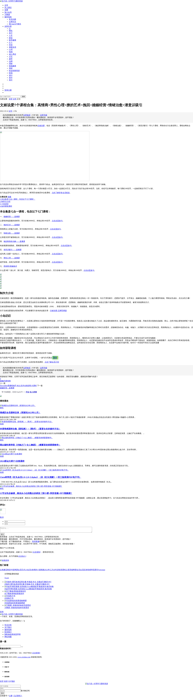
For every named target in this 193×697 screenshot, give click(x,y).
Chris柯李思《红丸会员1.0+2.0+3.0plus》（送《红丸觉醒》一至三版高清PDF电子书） (40, 477)
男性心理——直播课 (12, 258)
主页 (6, 5)
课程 (64, 570)
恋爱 (5, 381)
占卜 (11, 42)
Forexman (101, 570)
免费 (6, 10)
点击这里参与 (57, 221)
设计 (11, 75)
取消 (2, 517)
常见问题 (12, 19)
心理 (11, 49)
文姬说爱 (41, 126)
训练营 (59, 570)
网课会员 (17, 570)
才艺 (11, 56)
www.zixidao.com (24, 657)
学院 (92, 570)
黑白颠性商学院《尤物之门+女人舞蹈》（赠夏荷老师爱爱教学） (30, 445)
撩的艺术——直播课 (12, 225)
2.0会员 (28, 570)
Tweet (6, 578)
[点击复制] (36, 552)
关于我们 (8, 627)
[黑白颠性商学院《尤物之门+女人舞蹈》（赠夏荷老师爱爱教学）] (26, 438)
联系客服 (35, 541)
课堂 (96, 570)
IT (10, 29)
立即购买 (26, 115)
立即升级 (43, 115)
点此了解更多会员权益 (61, 193)
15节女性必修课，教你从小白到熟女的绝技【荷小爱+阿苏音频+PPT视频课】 (36, 493)
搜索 (23, 96)
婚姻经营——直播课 (12, 217)
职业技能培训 (14, 71)
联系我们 (8, 632)
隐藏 (9, 197)
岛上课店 (8, 7)
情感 (11, 52)
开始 (27, 392)
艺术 (23, 570)
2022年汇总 (48, 570)
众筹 (2, 570)
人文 (11, 35)
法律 (11, 61)
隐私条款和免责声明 (12, 634)
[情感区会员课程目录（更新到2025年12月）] (18, 405)
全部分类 (8, 26)
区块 (85, 570)
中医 (12, 570)
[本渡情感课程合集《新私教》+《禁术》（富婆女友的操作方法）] (26, 422)
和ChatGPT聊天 (15, 24)
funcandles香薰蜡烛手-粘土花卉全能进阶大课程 (18, 386)
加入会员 (8, 12)
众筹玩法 (12, 22)
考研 (11, 68)
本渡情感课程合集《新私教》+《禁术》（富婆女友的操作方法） (30, 429)
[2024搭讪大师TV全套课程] (11, 454)
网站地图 (8, 637)
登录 (2, 612)
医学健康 (12, 40)
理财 (11, 64)
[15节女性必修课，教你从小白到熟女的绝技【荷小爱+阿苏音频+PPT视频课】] (31, 486)
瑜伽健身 (12, 66)
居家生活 (12, 47)
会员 (82, 570)
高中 (11, 80)
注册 (11, 696)
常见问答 (8, 625)
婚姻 (2, 381)
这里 (55, 358)
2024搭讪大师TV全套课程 (12, 461)
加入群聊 (33, 392)
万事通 (7, 15)
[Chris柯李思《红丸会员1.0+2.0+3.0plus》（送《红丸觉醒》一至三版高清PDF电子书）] (34, 470)
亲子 (11, 33)
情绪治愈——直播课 (12, 233)
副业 (11, 38)
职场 (11, 73)
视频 (42, 570)
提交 (2, 534)
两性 (11, 31)
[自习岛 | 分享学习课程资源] (11, 1)
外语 (11, 45)
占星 (67, 570)
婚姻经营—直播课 (7, 388)
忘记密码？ (17, 696)
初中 (11, 78)
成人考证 (12, 54)
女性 (10, 111)
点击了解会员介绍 (52, 362)
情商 (9, 381)
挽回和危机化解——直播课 (14, 241)
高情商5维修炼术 (10, 266)
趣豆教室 (7, 570)
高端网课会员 (74, 570)
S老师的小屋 (36, 570)
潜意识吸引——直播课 (12, 250)
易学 (11, 59)
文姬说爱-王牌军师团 (58, 311)
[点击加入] (22, 556)
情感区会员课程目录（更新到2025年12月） (20, 412)
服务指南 (8, 17)
